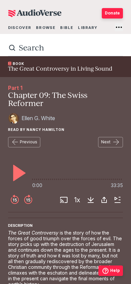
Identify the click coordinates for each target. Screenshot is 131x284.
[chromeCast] (63, 199)
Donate (112, 12)
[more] (119, 27)
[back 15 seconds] (14, 200)
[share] (104, 199)
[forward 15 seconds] (28, 200)
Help (115, 270)
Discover (19, 27)
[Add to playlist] (117, 199)
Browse (45, 27)
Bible (66, 27)
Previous (28, 141)
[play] (17, 173)
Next (106, 141)
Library (87, 27)
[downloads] (90, 199)
